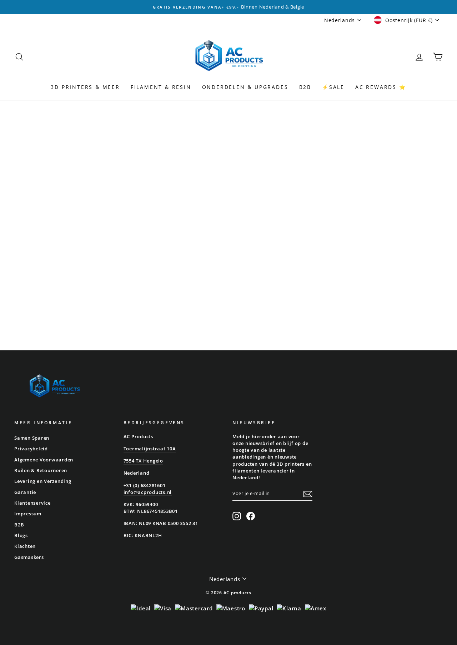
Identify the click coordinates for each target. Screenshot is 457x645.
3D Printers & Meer (85, 87)
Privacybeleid (31, 448)
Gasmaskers (29, 557)
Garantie (25, 492)
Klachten (25, 546)
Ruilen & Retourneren (40, 470)
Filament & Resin (161, 87)
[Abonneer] (307, 493)
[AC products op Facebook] (250, 516)
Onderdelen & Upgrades (245, 87)
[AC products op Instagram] (236, 516)
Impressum (27, 513)
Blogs (21, 535)
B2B (305, 87)
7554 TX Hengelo (143, 461)
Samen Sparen (31, 438)
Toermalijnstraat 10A (150, 448)
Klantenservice (32, 503)
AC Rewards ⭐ (380, 87)
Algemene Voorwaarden (43, 459)
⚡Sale (333, 87)
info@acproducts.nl (148, 492)
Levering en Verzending (42, 481)
